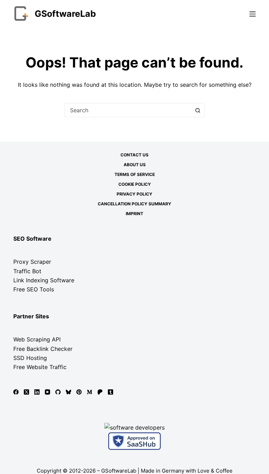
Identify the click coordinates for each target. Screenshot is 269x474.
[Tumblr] (110, 392)
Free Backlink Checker (43, 348)
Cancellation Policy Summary (134, 203)
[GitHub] (58, 392)
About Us (135, 164)
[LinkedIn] (37, 392)
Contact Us (134, 154)
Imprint (134, 213)
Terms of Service (135, 174)
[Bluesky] (68, 392)
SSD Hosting (30, 357)
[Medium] (89, 392)
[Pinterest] (79, 392)
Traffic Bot (27, 271)
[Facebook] (16, 392)
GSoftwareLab (65, 13)
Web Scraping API (37, 339)
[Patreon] (100, 392)
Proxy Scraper (32, 261)
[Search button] (197, 110)
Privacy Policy (134, 194)
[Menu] (252, 14)
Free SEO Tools (33, 289)
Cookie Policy (134, 184)
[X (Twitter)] (26, 392)
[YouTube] (47, 392)
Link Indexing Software (43, 280)
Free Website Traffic (40, 366)
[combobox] (128, 110)
